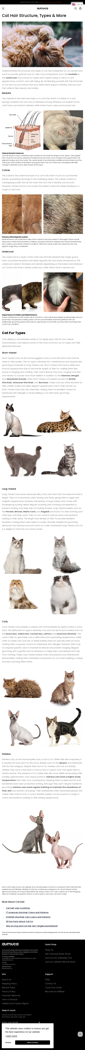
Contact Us (50, 983)
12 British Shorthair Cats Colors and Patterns (28, 917)
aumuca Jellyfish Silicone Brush (60, 961)
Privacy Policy (8, 991)
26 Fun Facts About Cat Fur (19, 921)
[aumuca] (42, 8)
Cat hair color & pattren (18, 908)
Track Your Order (53, 987)
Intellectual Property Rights (15, 1003)
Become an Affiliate (54, 991)
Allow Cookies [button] (32, 1042)
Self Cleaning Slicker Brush (58, 954)
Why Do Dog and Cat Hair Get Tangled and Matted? (32, 926)
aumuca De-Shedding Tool (58, 958)
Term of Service (9, 999)
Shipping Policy (9, 983)
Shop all (49, 950)
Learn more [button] (11, 1036)
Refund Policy (8, 987)
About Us (6, 979)
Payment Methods (11, 995)
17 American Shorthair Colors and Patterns (27, 912)
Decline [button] (8, 1042)
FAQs (47, 979)
